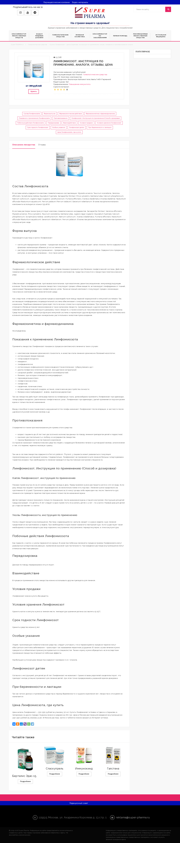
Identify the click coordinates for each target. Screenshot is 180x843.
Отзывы (42, 145)
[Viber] (25, 724)
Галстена (113, 768)
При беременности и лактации (99, 127)
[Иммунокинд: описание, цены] (84, 755)
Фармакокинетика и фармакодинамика (100, 114)
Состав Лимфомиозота (32, 114)
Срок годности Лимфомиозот (37, 127)
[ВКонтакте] (14, 724)
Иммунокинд (84, 768)
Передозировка (53, 123)
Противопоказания (60, 118)
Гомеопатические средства (95, 75)
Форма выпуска (49, 114)
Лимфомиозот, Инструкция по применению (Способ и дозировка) (95, 118)
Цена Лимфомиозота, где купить (69, 132)
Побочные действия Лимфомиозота (30, 123)
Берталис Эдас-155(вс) (27, 776)
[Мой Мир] (21, 724)
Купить (34, 91)
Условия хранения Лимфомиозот (109, 123)
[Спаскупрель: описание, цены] (55, 755)
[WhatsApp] (28, 724)
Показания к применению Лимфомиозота (34, 118)
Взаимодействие (69, 123)
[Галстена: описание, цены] (113, 755)
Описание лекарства (23, 145)
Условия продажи (86, 123)
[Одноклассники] (17, 724)
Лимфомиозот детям (76, 127)
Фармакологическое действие (70, 114)
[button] (20, 12)
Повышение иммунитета (79, 84)
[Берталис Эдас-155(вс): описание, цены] (25, 759)
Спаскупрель (54, 768)
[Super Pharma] (90, 12)
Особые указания (58, 127)
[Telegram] (32, 724)
